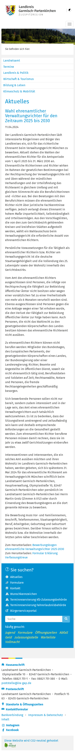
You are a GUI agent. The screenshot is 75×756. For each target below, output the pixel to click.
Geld (8, 637)
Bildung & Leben (14, 85)
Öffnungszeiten (46, 633)
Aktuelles (16, 577)
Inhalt (5, 719)
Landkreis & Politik (15, 73)
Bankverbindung (12, 715)
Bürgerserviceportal (23, 610)
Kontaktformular (16, 709)
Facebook (12, 730)
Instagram (12, 725)
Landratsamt (11, 60)
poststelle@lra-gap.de (16, 683)
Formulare (17, 582)
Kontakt (15, 588)
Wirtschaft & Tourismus (18, 79)
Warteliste (48, 637)
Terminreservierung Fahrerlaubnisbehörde (38, 605)
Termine (8, 66)
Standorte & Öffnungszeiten (23, 704)
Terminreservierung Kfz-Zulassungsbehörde (38, 599)
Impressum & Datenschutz (45, 715)
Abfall (63, 633)
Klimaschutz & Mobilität (19, 91)
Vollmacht (12, 642)
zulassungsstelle (26, 637)
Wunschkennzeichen (23, 594)
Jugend (10, 633)
